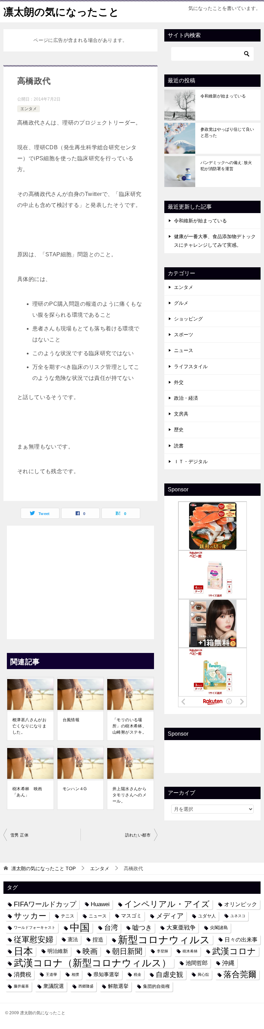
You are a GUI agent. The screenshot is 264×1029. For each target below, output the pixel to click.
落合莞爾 (239, 974)
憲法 (73, 939)
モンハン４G (75, 788)
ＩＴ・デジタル (191, 461)
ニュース (183, 350)
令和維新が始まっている (223, 96)
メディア (170, 916)
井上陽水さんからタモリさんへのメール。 (129, 795)
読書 (179, 445)
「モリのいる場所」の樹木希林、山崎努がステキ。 (129, 726)
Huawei (100, 904)
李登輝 (162, 951)
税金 (137, 974)
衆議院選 (53, 986)
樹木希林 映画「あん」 (27, 791)
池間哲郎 (197, 963)
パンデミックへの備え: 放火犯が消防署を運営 (226, 165)
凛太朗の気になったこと (61, 11)
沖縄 (228, 963)
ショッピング (188, 318)
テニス (67, 916)
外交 (179, 382)
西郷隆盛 (86, 986)
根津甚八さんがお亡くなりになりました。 (29, 726)
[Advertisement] (80, 581)
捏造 (97, 939)
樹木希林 (190, 951)
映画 (90, 951)
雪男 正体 (19, 835)
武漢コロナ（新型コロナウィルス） (92, 963)
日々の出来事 (240, 939)
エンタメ (28, 108)
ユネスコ (237, 916)
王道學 (51, 974)
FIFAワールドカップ (45, 904)
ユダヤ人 (207, 916)
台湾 (111, 927)
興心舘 (203, 974)
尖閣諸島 (219, 927)
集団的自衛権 (156, 986)
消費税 (22, 974)
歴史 (179, 429)
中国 (80, 928)
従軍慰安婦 (33, 939)
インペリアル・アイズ (167, 904)
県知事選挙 (106, 974)
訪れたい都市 (138, 835)
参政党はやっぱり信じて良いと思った (227, 132)
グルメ (181, 303)
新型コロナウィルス (164, 940)
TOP (43, 868)
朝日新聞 (127, 951)
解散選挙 (118, 986)
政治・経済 (186, 398)
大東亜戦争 (181, 927)
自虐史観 (169, 974)
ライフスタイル (191, 366)
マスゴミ (131, 916)
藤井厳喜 (21, 986)
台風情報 (71, 719)
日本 (23, 951)
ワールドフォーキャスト (34, 927)
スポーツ (183, 334)
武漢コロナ (234, 951)
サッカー (30, 916)
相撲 (75, 974)
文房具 (181, 414)
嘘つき (142, 927)
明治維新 (57, 951)
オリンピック (240, 904)
